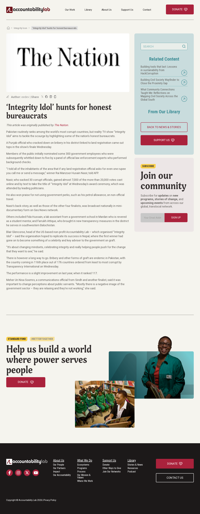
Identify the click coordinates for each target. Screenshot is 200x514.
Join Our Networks (111, 471)
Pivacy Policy (50, 500)
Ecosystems (83, 465)
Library (88, 9)
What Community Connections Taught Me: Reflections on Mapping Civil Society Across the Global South (159, 94)
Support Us (127, 9)
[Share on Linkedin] (50, 96)
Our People (58, 465)
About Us (107, 9)
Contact (147, 9)
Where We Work (85, 481)
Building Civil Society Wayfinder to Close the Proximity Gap (160, 81)
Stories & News (135, 465)
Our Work (70, 9)
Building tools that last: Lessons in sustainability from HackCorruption (159, 70)
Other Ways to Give (111, 468)
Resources (133, 468)
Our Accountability (62, 475)
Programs (82, 468)
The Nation (61, 125)
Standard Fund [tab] (17, 338)
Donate (106, 465)
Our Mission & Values (83, 476)
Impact (56, 471)
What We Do (84, 460)
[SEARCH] (183, 46)
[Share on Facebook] (46, 96)
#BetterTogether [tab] (42, 338)
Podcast (132, 471)
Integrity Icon (20, 28)
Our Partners (59, 468)
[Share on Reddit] (55, 96)
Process (81, 471)
